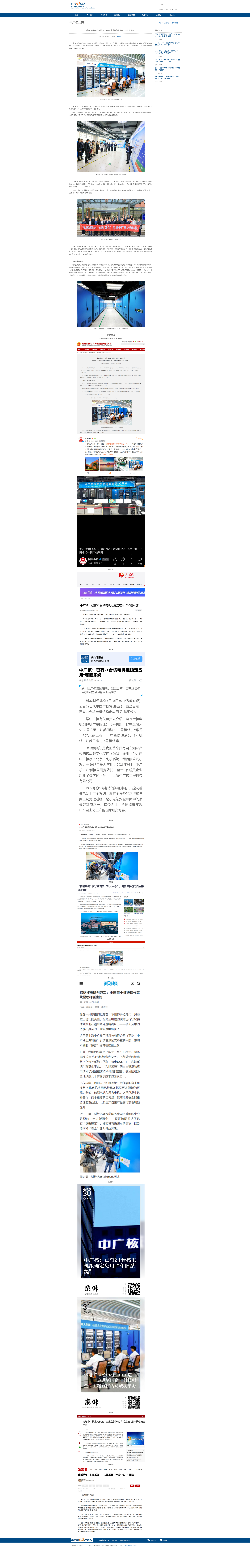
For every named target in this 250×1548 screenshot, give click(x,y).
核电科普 (145, 15)
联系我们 (74, 1545)
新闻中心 (103, 15)
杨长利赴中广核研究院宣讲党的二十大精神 (167, 69)
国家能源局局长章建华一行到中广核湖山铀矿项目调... (167, 35)
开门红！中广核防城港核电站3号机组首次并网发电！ (168, 44)
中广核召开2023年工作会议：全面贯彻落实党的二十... (167, 61)
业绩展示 (117, 15)
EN (176, 9)
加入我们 (173, 15)
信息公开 (159, 15)
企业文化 (131, 15)
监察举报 (164, 1540)
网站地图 (81, 1545)
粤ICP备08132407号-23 (131, 1545)
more (179, 30)
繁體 (171, 9)
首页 (76, 15)
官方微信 (153, 1540)
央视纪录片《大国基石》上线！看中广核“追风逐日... (167, 78)
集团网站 (161, 9)
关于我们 (90, 15)
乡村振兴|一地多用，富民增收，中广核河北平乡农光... (167, 52)
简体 (167, 9)
